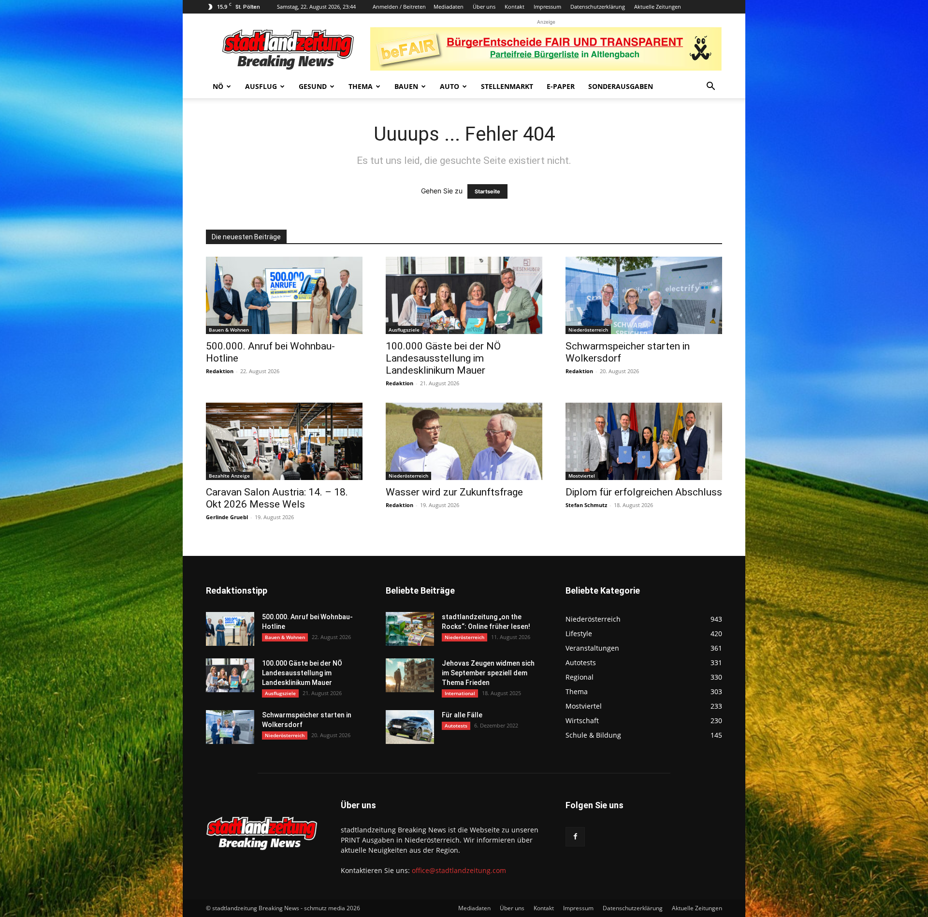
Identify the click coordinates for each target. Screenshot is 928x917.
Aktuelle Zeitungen (657, 6)
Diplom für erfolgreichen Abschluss (644, 492)
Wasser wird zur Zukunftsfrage (454, 492)
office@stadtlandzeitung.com (459, 870)
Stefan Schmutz (586, 505)
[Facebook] (575, 836)
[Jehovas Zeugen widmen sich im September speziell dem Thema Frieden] (410, 675)
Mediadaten (449, 6)
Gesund (313, 86)
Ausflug (261, 86)
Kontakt (514, 6)
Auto (449, 86)
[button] (710, 87)
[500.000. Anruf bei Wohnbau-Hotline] (284, 295)
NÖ (218, 86)
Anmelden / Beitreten (399, 6)
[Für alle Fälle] (410, 727)
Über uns (484, 6)
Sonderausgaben (620, 86)
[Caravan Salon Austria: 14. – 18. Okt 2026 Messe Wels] (284, 441)
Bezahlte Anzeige (229, 475)
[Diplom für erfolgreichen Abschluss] (644, 441)
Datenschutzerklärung (597, 6)
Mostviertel (581, 475)
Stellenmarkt (507, 86)
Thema (360, 86)
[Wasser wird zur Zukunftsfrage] (464, 441)
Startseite (487, 191)
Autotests (456, 725)
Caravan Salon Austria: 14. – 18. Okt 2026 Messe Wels (277, 498)
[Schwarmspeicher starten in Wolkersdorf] (644, 295)
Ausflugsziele (404, 329)
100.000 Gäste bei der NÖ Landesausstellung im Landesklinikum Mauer (443, 358)
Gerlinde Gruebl (227, 517)
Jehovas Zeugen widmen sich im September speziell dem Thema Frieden (488, 672)
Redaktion (219, 371)
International (460, 693)
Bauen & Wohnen (229, 329)
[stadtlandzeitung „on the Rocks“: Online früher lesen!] (410, 629)
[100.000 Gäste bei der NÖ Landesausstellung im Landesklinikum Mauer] (464, 295)
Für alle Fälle (462, 715)
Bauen (406, 86)
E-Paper (561, 86)
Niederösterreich (588, 329)
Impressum (547, 6)
